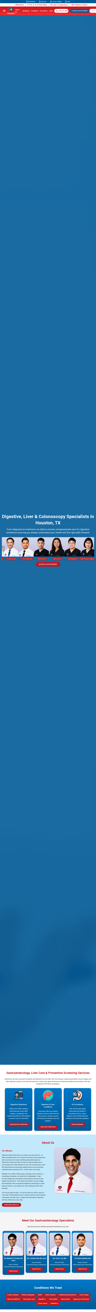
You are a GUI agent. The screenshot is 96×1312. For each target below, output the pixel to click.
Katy (68, 1)
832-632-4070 (62, 11)
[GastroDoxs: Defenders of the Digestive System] (11, 10)
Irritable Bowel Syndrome (67, 1295)
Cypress (43, 1)
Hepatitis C (42, 1299)
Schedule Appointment (80, 11)
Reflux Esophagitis (28, 1295)
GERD (40, 1295)
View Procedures (77, 1124)
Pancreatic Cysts (29, 1299)
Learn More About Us (11, 1205)
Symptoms (26, 11)
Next (92, 548)
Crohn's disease (12, 1295)
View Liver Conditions (48, 1127)
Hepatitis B (54, 1303)
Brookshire (31, 1)
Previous (3, 548)
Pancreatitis (53, 1299)
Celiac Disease (50, 1295)
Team (51, 11)
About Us (17, 11)
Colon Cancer (42, 1303)
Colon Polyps (84, 1295)
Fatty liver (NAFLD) (13, 1299)
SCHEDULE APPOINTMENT (48, 564)
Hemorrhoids (65, 1299)
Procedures (44, 11)
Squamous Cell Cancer (81, 1299)
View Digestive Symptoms (18, 1124)
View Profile (13, 1271)
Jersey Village (57, 1)
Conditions (34, 11)
